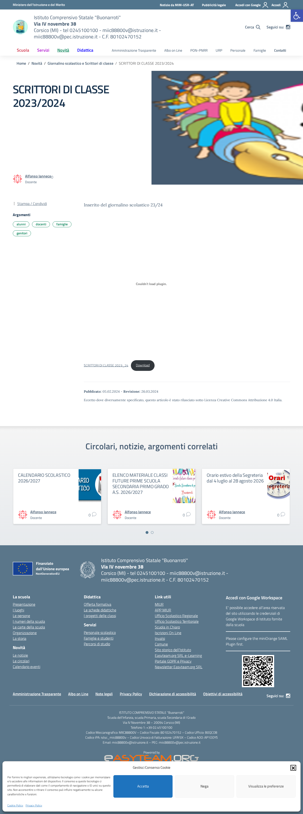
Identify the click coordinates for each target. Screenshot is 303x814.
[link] (297, 15)
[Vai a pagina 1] (147, 532)
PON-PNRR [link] (199, 50)
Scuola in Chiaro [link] (167, 627)
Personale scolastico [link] (100, 632)
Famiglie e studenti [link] (98, 638)
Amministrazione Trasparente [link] (134, 50)
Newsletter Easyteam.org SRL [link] (178, 667)
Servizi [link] (43, 50)
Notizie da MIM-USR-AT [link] (177, 4)
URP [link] (219, 50)
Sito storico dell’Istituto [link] (173, 650)
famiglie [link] (62, 224)
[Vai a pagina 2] (152, 532)
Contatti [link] (280, 50)
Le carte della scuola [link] (29, 627)
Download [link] (143, 365)
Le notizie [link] (20, 655)
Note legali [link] (104, 694)
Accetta (143, 786)
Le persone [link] (21, 615)
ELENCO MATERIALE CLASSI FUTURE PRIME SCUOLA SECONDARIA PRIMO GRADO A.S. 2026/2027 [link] (140, 483)
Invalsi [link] (160, 638)
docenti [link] (41, 224)
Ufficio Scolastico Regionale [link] (176, 615)
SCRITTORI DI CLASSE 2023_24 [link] (106, 365)
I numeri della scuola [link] (29, 621)
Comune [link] (161, 644)
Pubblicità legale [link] (214, 4)
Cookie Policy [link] (15, 805)
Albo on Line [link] (173, 50)
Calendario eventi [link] (26, 666)
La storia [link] (19, 638)
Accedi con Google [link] (248, 4)
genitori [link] (22, 233)
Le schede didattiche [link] (100, 610)
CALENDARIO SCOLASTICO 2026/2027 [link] (44, 477)
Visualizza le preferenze (266, 786)
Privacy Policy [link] (34, 805)
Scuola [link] (23, 50)
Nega (205, 786)
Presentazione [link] (24, 604)
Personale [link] (237, 50)
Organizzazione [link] (25, 633)
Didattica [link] (85, 50)
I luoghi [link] (18, 610)
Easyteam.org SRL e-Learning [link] (178, 655)
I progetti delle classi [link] (100, 615)
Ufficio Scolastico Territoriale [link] (177, 621)
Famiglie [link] (260, 50)
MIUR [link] (159, 604)
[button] (293, 767)
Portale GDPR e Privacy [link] (173, 661)
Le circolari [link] (21, 661)
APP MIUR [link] (163, 610)
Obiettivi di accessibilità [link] (222, 694)
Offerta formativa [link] (97, 604)
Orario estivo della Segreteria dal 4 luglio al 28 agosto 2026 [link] (235, 477)
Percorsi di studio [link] (97, 644)
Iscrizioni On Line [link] (168, 633)
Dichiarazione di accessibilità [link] (172, 694)
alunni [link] (21, 224)
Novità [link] (63, 50)
